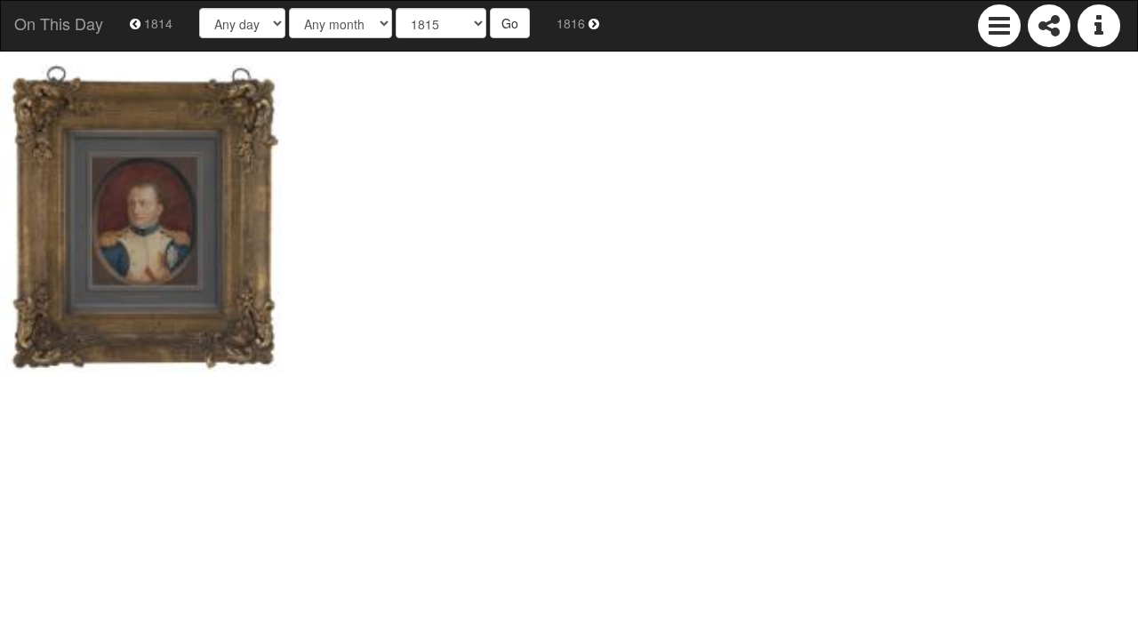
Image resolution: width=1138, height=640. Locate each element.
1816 (573, 23)
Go (509, 23)
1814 (156, 23)
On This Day (58, 23)
